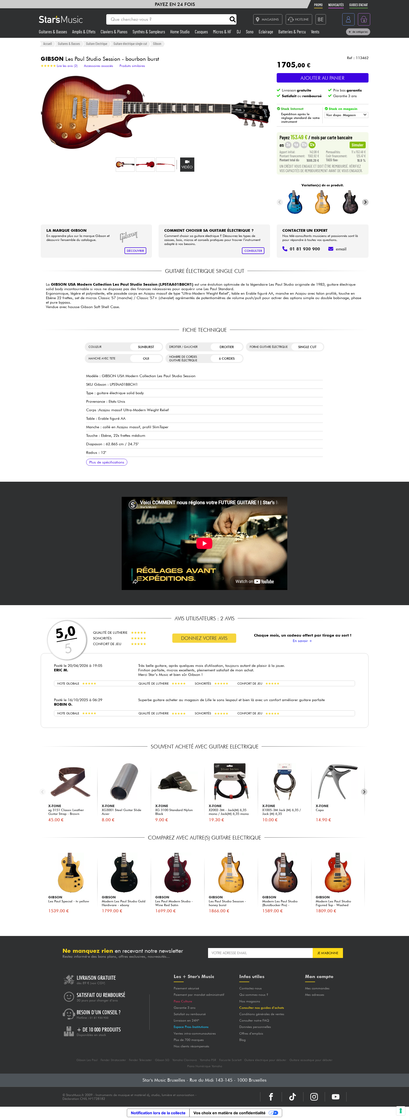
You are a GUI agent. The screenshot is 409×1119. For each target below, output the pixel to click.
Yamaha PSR (208, 1060)
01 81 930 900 (99, 1017)
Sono (250, 31)
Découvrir (135, 251)
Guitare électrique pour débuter (265, 1060)
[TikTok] (292, 1096)
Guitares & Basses (53, 31)
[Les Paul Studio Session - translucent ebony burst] (350, 202)
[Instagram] (314, 1096)
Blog (242, 1040)
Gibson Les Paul (87, 1060)
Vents (315, 31)
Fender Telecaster (140, 1060)
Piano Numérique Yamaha (204, 1066)
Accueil (47, 43)
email (341, 248)
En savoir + (302, 640)
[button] (125, 164)
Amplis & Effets (84, 31)
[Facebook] (271, 1096)
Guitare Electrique (96, 43)
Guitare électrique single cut (130, 43)
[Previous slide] (280, 202)
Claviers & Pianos (114, 31)
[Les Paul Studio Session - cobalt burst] (294, 202)
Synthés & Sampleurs (149, 31)
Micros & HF (222, 31)
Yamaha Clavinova (184, 1060)
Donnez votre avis (204, 638)
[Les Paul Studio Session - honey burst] (322, 202)
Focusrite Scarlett (230, 1060)
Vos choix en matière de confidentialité (229, 1112)
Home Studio (180, 31)
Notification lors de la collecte (158, 1112)
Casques (202, 31)
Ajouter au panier (322, 78)
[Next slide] (365, 202)
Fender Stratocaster (113, 1060)
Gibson (157, 43)
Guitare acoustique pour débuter (311, 1060)
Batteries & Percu (292, 31)
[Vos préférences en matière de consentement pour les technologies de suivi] (400, 1110)
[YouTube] (335, 1096)
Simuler (358, 144)
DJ (239, 31)
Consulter (253, 251)
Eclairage (266, 31)
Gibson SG (162, 1060)
